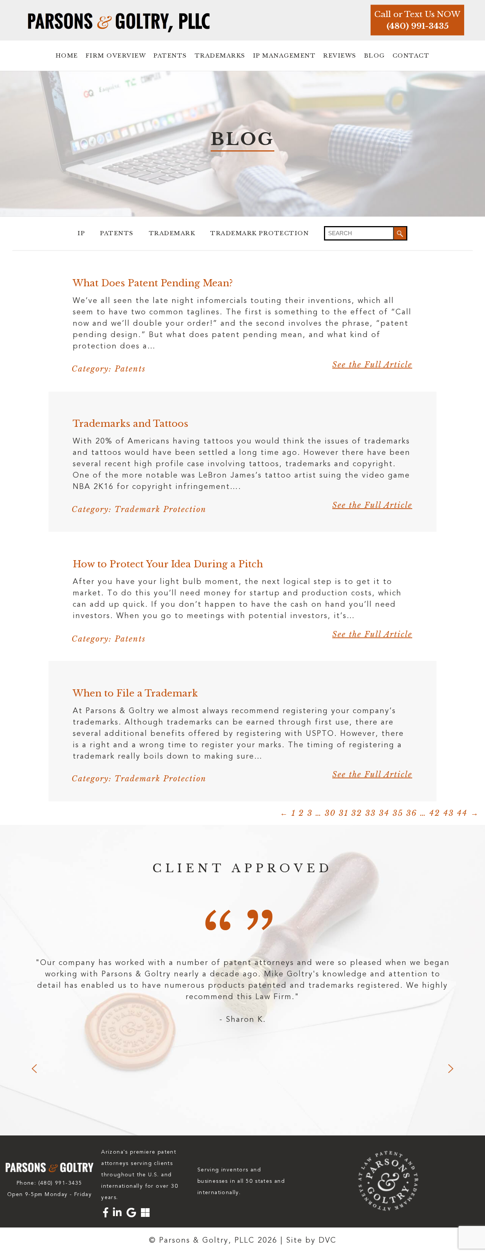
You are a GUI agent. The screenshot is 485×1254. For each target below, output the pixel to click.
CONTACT (411, 55)
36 (411, 813)
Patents (117, 233)
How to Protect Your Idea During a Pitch (168, 564)
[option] (242, 991)
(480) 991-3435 (417, 26)
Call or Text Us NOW (417, 14)
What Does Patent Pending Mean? (153, 283)
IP (81, 233)
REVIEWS (340, 55)
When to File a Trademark (135, 693)
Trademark (172, 233)
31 (343, 813)
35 (398, 813)
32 (356, 813)
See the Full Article (372, 364)
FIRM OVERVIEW (116, 55)
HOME (67, 55)
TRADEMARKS (220, 55)
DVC (327, 1241)
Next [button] (451, 1068)
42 (434, 813)
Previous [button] (34, 1068)
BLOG (374, 55)
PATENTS (170, 55)
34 (384, 813)
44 (462, 813)
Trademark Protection (259, 233)
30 (330, 813)
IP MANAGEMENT (284, 55)
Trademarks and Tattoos (130, 423)
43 (448, 813)
